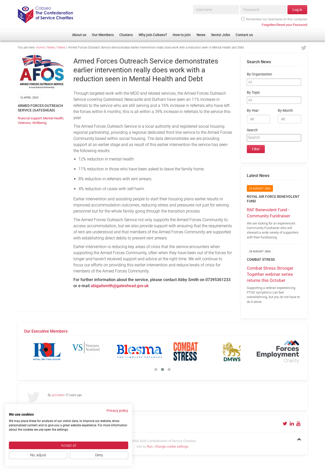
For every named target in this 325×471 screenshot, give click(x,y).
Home (40, 47)
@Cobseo (58, 395)
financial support (30, 118)
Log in (297, 10)
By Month (285, 110)
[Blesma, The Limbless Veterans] (139, 351)
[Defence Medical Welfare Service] (231, 351)
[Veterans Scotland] (93, 351)
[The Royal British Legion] (47, 351)
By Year (253, 110)
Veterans (24, 123)
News (51, 47)
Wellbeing (39, 123)
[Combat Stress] (185, 351)
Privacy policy (117, 411)
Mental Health (53, 118)
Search (252, 130)
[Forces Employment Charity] (278, 351)
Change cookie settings (171, 446)
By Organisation (259, 74)
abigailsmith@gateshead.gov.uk (120, 285)
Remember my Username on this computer (276, 19)
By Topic (253, 92)
